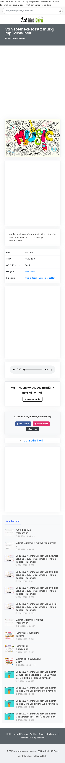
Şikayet (43, 734)
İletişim (40, 737)
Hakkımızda (12, 734)
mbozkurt (30, 271)
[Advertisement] (32, 80)
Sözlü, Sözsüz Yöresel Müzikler (40, 277)
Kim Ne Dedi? (28, 737)
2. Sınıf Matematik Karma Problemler (29, 621)
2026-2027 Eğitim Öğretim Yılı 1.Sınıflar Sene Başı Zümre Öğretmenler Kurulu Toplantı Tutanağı (36, 606)
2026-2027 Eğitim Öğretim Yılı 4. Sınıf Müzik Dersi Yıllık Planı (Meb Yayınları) (36, 715)
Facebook (23, 424)
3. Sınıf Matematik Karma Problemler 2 (36, 544)
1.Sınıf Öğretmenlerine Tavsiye (27, 634)
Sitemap (53, 734)
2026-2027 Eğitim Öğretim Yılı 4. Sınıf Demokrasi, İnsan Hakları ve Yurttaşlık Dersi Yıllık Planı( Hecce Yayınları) (36, 674)
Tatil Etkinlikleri (32, 440)
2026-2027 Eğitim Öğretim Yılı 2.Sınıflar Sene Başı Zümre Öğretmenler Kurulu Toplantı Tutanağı (37, 590)
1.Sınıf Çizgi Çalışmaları (22, 647)
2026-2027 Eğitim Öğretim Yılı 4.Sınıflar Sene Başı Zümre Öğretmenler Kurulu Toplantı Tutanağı (37, 558)
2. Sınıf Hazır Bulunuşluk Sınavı (28, 660)
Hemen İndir (33, 399)
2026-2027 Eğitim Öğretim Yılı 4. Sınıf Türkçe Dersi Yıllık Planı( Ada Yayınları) (37, 702)
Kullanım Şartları (28, 734)
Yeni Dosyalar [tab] (13, 521)
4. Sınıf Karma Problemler (23, 531)
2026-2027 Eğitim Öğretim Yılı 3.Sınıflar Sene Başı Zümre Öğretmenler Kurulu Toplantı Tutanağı (37, 574)
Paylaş (33, 429)
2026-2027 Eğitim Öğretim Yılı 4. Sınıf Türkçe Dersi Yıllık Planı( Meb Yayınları (36, 689)
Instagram (42, 424)
